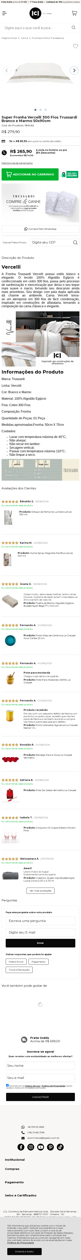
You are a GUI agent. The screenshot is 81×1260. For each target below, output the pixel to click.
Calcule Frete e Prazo (14, 242)
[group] (40, 1039)
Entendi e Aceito (24, 1251)
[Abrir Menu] (4, 13)
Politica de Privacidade (53, 1086)
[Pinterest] (50, 1149)
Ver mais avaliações (40, 890)
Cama (25, 37)
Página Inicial (9, 37)
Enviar (40, 943)
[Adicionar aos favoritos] (75, 46)
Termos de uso (32, 1086)
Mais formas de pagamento (17, 163)
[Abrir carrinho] (74, 13)
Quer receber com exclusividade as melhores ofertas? (40, 1056)
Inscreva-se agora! (40, 1051)
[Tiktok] (60, 1149)
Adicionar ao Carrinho (33, 174)
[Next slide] (74, 70)
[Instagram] (30, 1149)
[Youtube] (40, 1149)
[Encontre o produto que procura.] (73, 28)
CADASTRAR (40, 1097)
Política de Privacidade (20, 1243)
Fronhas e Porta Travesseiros (48, 37)
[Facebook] (20, 1149)
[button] (35, 110)
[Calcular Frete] (75, 242)
